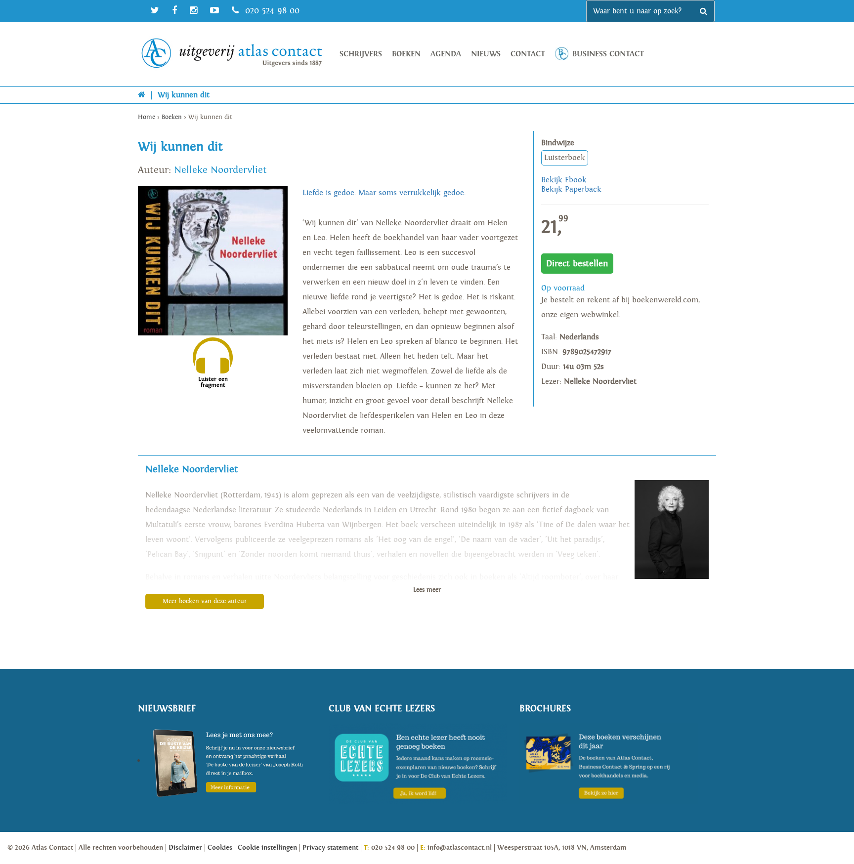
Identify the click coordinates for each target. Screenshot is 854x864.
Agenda (445, 54)
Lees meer (427, 590)
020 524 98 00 (270, 10)
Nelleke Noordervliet (220, 170)
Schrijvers (361, 54)
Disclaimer (185, 848)
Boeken (406, 54)
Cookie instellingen (267, 848)
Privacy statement (330, 848)
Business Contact (608, 54)
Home (146, 117)
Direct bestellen (577, 263)
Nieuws (486, 54)
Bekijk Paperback (571, 189)
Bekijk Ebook (564, 180)
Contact (528, 54)
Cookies (220, 848)
